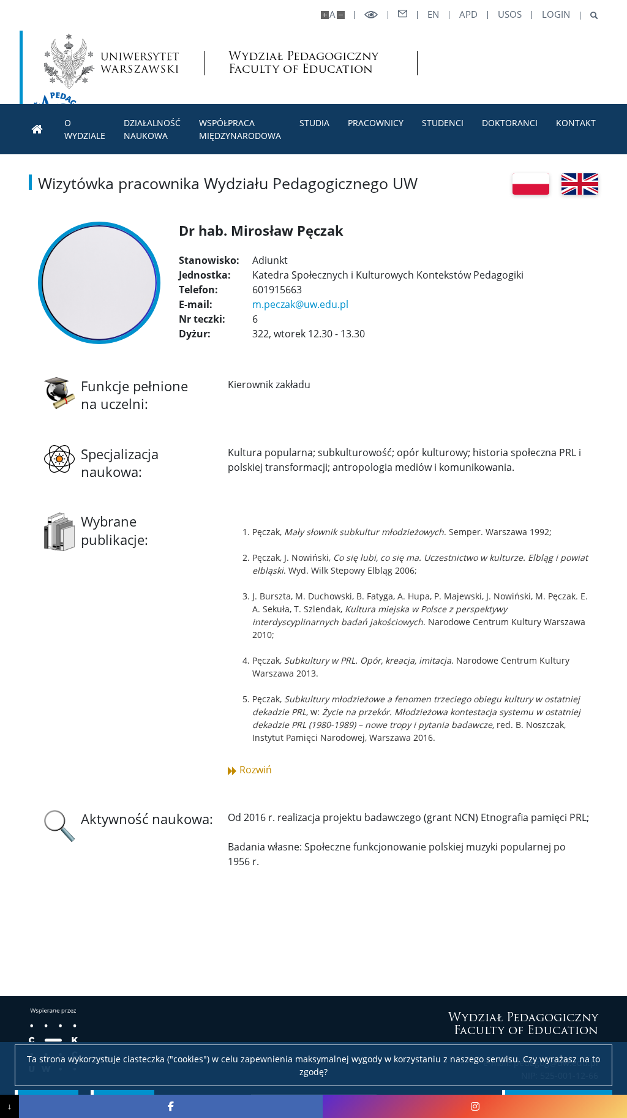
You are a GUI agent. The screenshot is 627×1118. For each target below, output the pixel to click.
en (433, 14)
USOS (510, 14)
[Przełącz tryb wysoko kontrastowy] (371, 15)
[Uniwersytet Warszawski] (111, 61)
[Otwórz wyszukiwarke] (589, 16)
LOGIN (556, 14)
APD (468, 14)
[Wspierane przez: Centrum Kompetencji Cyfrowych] (53, 1040)
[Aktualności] (37, 129)
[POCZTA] (402, 14)
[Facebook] (171, 1106)
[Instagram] (475, 1106)
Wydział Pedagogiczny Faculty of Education (303, 62)
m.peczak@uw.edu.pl (300, 304)
